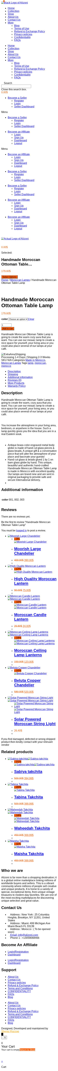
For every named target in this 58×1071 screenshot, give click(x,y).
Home (11, 8)
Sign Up (19, 137)
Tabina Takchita (28, 797)
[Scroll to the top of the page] (2, 1034)
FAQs (17, 40)
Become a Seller (17, 97)
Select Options (9, 277)
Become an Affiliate (19, 131)
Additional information (20, 377)
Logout (18, 143)
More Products (16, 383)
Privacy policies (23, 34)
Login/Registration (18, 951)
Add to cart (8, 328)
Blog (16, 25)
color (4, 319)
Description (14, 371)
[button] (29, 83)
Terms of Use (21, 28)
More (11, 22)
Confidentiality (22, 37)
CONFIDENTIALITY (19, 991)
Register (19, 100)
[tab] (32, 371)
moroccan (40, 363)
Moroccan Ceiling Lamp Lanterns (30, 652)
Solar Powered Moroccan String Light (35, 721)
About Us (13, 17)
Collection (13, 11)
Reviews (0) (14, 380)
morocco (6, 366)
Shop (11, 14)
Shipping (13, 374)
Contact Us (14, 19)
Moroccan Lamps (20, 280)
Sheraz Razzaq (10, 1031)
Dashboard (20, 140)
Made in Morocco (35, 360)
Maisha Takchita (29, 854)
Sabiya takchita (28, 771)
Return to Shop (27, 1049)
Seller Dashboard (24, 106)
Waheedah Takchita (32, 828)
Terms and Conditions (20, 988)
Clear (31, 319)
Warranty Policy (17, 386)
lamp (30, 363)
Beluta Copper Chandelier (27, 682)
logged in (21, 530)
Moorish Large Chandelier (27, 551)
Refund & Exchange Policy (29, 31)
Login (17, 103)
